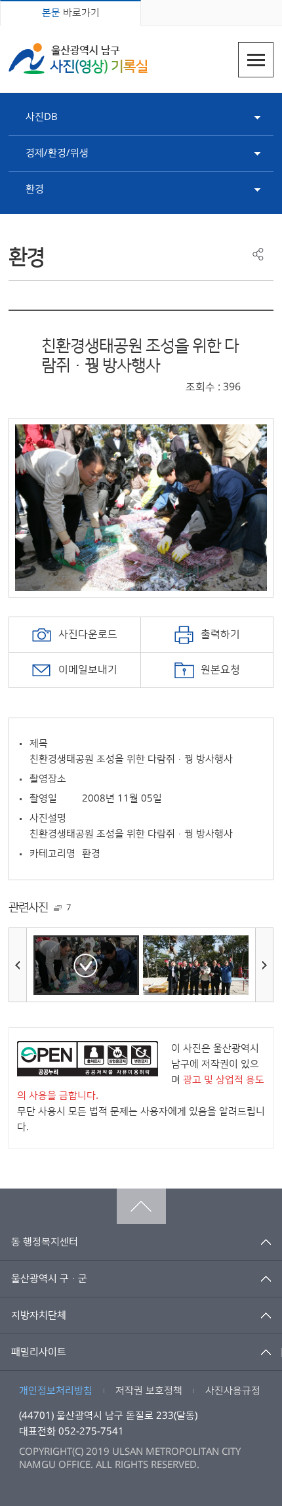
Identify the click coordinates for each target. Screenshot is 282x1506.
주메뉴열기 (255, 59)
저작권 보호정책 (148, 1390)
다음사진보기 (264, 964)
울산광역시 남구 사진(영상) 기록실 (78, 58)
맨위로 (141, 1206)
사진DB (42, 117)
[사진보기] (86, 965)
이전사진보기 (18, 964)
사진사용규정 (232, 1390)
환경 (35, 189)
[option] (141, 508)
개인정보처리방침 (55, 1390)
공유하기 (258, 254)
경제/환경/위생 (57, 153)
